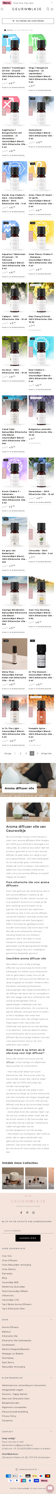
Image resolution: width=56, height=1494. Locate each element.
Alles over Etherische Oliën (15, 1398)
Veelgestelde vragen (12, 1390)
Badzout (6, 1332)
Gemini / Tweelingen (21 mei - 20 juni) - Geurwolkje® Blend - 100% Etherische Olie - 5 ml (14, 73)
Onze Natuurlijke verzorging (16, 1265)
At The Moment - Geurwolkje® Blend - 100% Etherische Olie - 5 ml (41, 676)
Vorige (7, 753)
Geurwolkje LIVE (10, 1300)
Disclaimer (7, 1420)
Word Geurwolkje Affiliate (15, 1291)
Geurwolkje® (23, 1488)
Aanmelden (28, 1238)
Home (10, 30)
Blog (4, 1278)
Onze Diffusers (9, 1260)
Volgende (46, 753)
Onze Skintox (9, 1269)
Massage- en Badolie (12, 1353)
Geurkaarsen (8, 1345)
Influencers (8, 1295)
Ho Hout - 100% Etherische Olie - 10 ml (14, 371)
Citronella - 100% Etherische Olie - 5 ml (41, 552)
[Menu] (2, 9)
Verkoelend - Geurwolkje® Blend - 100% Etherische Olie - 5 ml (41, 134)
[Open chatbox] (50, 1488)
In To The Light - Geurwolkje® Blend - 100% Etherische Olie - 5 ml (14, 732)
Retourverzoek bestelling (15, 1412)
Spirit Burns (8, 1362)
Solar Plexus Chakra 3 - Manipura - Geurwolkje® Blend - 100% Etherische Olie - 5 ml (41, 260)
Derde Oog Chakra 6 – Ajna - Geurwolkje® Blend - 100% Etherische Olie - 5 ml (14, 199)
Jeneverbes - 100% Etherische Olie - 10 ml (41, 492)
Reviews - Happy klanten (15, 1394)
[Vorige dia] (4, 3)
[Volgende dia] (51, 3)
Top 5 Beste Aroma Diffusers (16, 1304)
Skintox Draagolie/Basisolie (15, 1349)
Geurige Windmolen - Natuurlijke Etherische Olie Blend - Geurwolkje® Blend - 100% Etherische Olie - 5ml (14, 617)
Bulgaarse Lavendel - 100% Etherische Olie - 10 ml (41, 432)
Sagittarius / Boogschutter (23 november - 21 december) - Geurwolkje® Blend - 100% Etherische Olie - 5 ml (14, 138)
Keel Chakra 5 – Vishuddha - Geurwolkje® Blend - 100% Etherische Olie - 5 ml (41, 376)
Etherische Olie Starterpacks (16, 1340)
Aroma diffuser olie (24, 30)
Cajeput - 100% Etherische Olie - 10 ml (14, 317)
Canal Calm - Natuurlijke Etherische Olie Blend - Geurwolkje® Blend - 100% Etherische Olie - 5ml (14, 436)
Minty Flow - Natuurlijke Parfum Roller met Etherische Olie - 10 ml (14, 676)
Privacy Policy (9, 1416)
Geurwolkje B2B (10, 1282)
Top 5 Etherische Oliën (13, 1308)
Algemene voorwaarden (14, 1407)
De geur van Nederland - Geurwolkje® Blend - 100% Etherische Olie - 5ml (14, 556)
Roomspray (8, 1358)
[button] (48, 9)
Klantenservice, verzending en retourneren (24, 1385)
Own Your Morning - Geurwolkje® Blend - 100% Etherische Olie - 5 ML (41, 614)
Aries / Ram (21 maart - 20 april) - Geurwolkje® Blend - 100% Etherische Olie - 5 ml (41, 201)
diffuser (10, 1062)
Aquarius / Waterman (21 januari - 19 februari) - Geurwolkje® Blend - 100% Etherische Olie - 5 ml (14, 261)
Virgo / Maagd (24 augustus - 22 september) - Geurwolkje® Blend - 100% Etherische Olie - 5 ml (41, 75)
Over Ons (7, 1256)
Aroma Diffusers (10, 1327)
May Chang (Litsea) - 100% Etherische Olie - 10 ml (41, 319)
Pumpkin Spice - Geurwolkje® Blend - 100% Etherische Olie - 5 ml (41, 732)
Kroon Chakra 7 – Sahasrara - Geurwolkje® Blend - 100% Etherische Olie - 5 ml (14, 497)
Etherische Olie (10, 1336)
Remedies (7, 1273)
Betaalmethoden (10, 1403)
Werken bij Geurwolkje (13, 1287)
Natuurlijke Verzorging (13, 1367)
